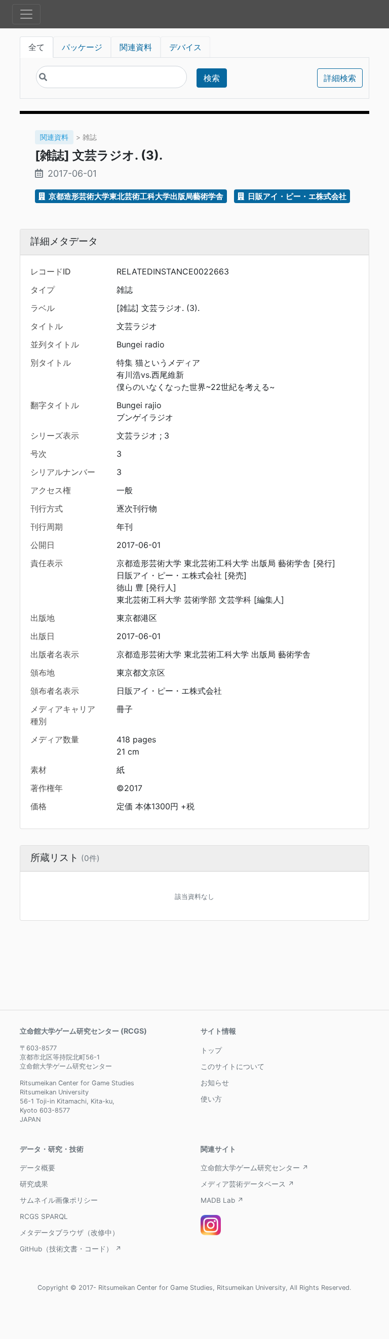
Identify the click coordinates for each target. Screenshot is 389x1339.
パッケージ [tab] (82, 47)
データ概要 (37, 1168)
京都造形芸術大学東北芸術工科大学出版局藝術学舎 (135, 196)
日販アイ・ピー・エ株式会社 (296, 196)
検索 (212, 78)
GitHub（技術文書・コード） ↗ (71, 1249)
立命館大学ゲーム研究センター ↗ (254, 1168)
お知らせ (215, 1083)
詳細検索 (340, 78)
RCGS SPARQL (44, 1216)
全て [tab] (36, 47)
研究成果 (34, 1184)
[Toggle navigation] (26, 14)
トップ (211, 1050)
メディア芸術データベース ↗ (247, 1184)
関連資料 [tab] (136, 47)
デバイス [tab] (185, 47)
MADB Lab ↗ (222, 1200)
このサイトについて (232, 1066)
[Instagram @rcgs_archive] (211, 1225)
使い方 (211, 1099)
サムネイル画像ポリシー (59, 1200)
